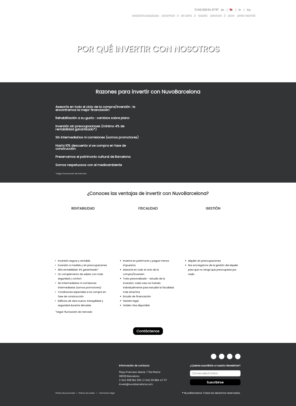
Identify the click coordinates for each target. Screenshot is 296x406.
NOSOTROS (168, 15)
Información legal (107, 393)
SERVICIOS (215, 15)
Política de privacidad (65, 393)
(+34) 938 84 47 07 (206, 9)
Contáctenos (148, 331)
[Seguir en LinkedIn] (229, 356)
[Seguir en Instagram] (221, 356)
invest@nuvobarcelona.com (136, 384)
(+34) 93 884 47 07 (155, 380)
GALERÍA (202, 15)
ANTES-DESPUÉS (246, 15)
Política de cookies (87, 393)
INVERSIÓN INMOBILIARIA (145, 15)
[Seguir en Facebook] (213, 356)
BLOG (231, 15)
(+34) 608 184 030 (130, 380)
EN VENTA (186, 15)
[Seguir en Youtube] (238, 356)
